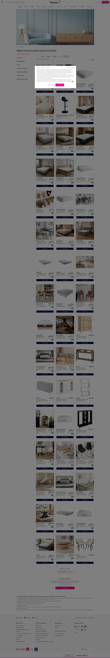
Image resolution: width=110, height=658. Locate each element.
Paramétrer (50, 84)
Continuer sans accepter (71, 67)
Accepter (59, 84)
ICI (72, 81)
